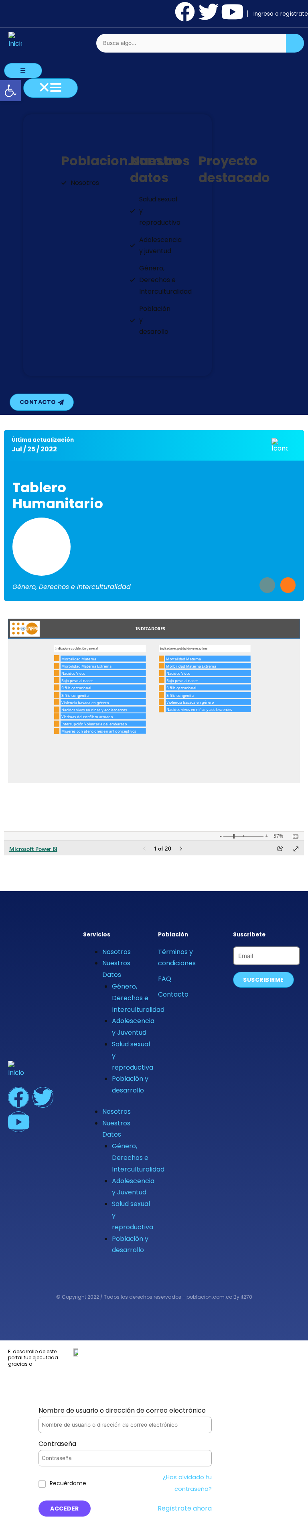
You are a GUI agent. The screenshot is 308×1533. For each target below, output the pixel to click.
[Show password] (196, 1458)
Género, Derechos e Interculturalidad (138, 998)
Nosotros (116, 951)
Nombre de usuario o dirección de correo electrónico (122, 1410)
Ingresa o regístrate (280, 14)
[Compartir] (288, 585)
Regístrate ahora (185, 1508)
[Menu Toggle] (23, 71)
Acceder (64, 1509)
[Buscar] (295, 43)
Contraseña (57, 1443)
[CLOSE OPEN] (50, 87)
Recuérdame (68, 1483)
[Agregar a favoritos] (267, 585)
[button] (10, 90)
